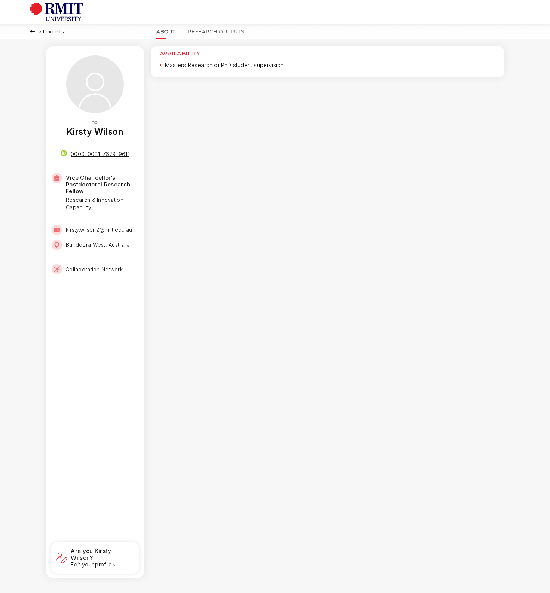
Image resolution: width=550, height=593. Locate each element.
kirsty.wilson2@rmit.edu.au (99, 229)
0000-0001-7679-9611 (100, 154)
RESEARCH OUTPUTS (216, 31)
